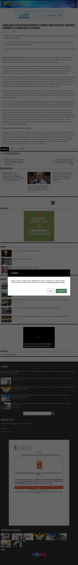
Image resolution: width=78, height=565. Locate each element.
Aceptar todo (61, 291)
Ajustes (51, 291)
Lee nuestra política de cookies (56, 282)
